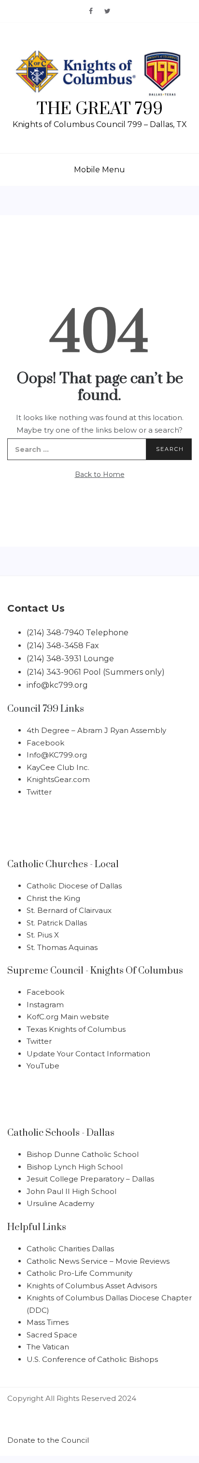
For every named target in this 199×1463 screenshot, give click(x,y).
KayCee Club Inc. (58, 767)
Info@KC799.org (57, 754)
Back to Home (100, 474)
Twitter (39, 791)
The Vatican (48, 1346)
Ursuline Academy (60, 1203)
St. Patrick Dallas (57, 922)
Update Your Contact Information (88, 1053)
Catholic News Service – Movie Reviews (98, 1261)
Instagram (45, 1004)
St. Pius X (43, 934)
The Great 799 (100, 109)
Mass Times (48, 1322)
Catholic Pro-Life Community (79, 1273)
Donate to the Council (48, 1440)
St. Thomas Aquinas (62, 947)
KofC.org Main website (68, 1016)
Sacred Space (52, 1334)
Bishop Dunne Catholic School (83, 1154)
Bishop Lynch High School (75, 1166)
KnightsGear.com (58, 779)
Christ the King (53, 898)
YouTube (43, 1065)
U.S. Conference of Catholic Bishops (92, 1359)
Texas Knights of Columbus (76, 1029)
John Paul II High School (71, 1191)
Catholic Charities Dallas (70, 1248)
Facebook (45, 742)
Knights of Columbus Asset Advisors (92, 1285)
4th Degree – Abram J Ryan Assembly (96, 730)
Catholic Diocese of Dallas (74, 885)
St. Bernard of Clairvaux (69, 910)
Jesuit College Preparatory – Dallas (90, 1178)
